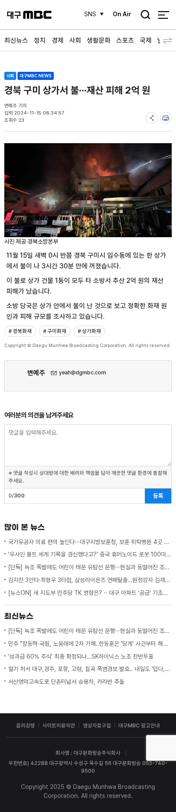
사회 (75, 40)
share (152, 118)
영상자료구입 (97, 725)
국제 (146, 40)
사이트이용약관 (58, 725)
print (166, 118)
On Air (122, 14)
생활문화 (99, 40)
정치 (40, 40)
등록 (158, 495)
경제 (58, 40)
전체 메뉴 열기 (163, 14)
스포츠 (125, 40)
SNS (90, 14)
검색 (143, 15)
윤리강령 (25, 725)
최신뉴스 (16, 40)
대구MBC (29, 14)
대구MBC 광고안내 (139, 725)
